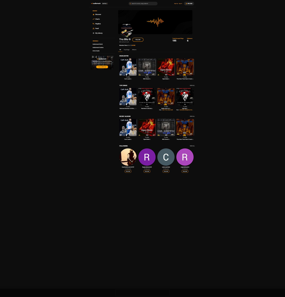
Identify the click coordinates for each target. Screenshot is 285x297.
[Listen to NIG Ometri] (147, 67)
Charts (97, 19)
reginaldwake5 (185, 167)
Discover (98, 14)
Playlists (98, 24)
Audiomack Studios (98, 47)
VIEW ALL (192, 85)
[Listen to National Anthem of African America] (128, 96)
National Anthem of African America (127, 108)
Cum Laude (127, 79)
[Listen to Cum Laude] (128, 67)
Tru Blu (128, 77)
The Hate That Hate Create (184, 79)
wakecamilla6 (166, 167)
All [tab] (120, 49)
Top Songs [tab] (127, 49)
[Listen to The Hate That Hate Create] (185, 67)
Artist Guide (96, 51)
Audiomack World (98, 44)
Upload (189, 3)
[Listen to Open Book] (166, 67)
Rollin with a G (165, 108)
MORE (133, 45)
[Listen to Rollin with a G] (166, 96)
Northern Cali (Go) (146, 108)
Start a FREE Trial (102, 67)
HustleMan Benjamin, (184, 110)
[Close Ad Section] (112, 57)
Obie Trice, (165, 110)
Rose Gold (170, 110)
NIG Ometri (146, 79)
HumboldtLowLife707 (128, 167)
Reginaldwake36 (147, 167)
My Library (98, 33)
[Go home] (96, 3)
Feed (97, 28)
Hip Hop (184, 108)
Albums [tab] (134, 49)
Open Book (165, 79)
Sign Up (176, 3)
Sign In (180, 3)
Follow (138, 39)
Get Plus (104, 3)
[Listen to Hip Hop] (185, 96)
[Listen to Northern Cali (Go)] (147, 96)
